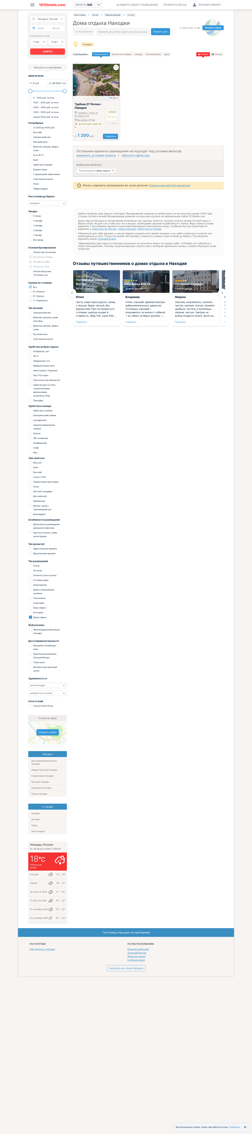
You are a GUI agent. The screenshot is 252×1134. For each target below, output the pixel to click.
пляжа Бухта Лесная (104, 228)
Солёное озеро (136, 959)
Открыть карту (48, 732)
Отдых (34, 825)
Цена (166, 54)
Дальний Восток (136, 952)
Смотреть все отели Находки (126, 968)
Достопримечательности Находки (44, 762)
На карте (87, 44)
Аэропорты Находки (41, 788)
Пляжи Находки (39, 794)
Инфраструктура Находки (44, 770)
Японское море (136, 956)
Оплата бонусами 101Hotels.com (42, 273)
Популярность (101, 54)
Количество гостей (40, 36)
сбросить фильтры (135, 155)
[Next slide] (222, 293)
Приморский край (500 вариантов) (169, 185)
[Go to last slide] (72, 293)
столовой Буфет (106, 238)
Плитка (204, 54)
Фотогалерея (38, 831)
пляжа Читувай (127, 228)
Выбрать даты (160, 31)
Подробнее (110, 136)
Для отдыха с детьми (42, 949)
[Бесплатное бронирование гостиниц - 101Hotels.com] (52, 5)
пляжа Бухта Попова (149, 228)
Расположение (153, 54)
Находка (35, 813)
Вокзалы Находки (40, 782)
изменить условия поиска (96, 155)
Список (218, 54)
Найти (47, 51)
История (35, 819)
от (84, 136)
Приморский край (138, 949)
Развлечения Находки (42, 776)
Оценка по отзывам (121, 54)
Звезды (138, 54)
